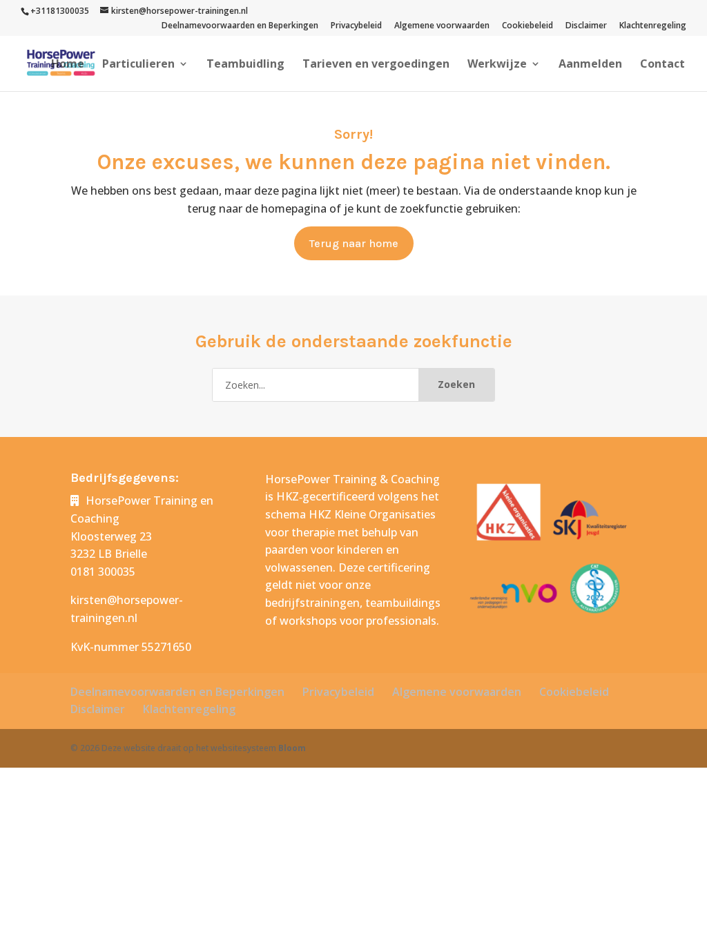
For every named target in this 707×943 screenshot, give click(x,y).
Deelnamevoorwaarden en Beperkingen (240, 26)
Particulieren (138, 65)
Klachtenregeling (652, 26)
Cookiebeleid (527, 26)
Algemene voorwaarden (442, 26)
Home (67, 65)
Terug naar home (353, 243)
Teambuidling (245, 65)
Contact (662, 65)
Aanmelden (590, 65)
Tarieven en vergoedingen (375, 65)
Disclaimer (586, 26)
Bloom (292, 748)
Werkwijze (497, 65)
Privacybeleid (356, 26)
